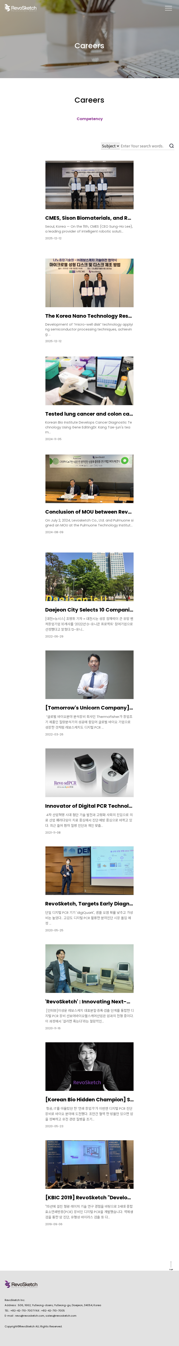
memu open (168, 8)
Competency (90, 119)
